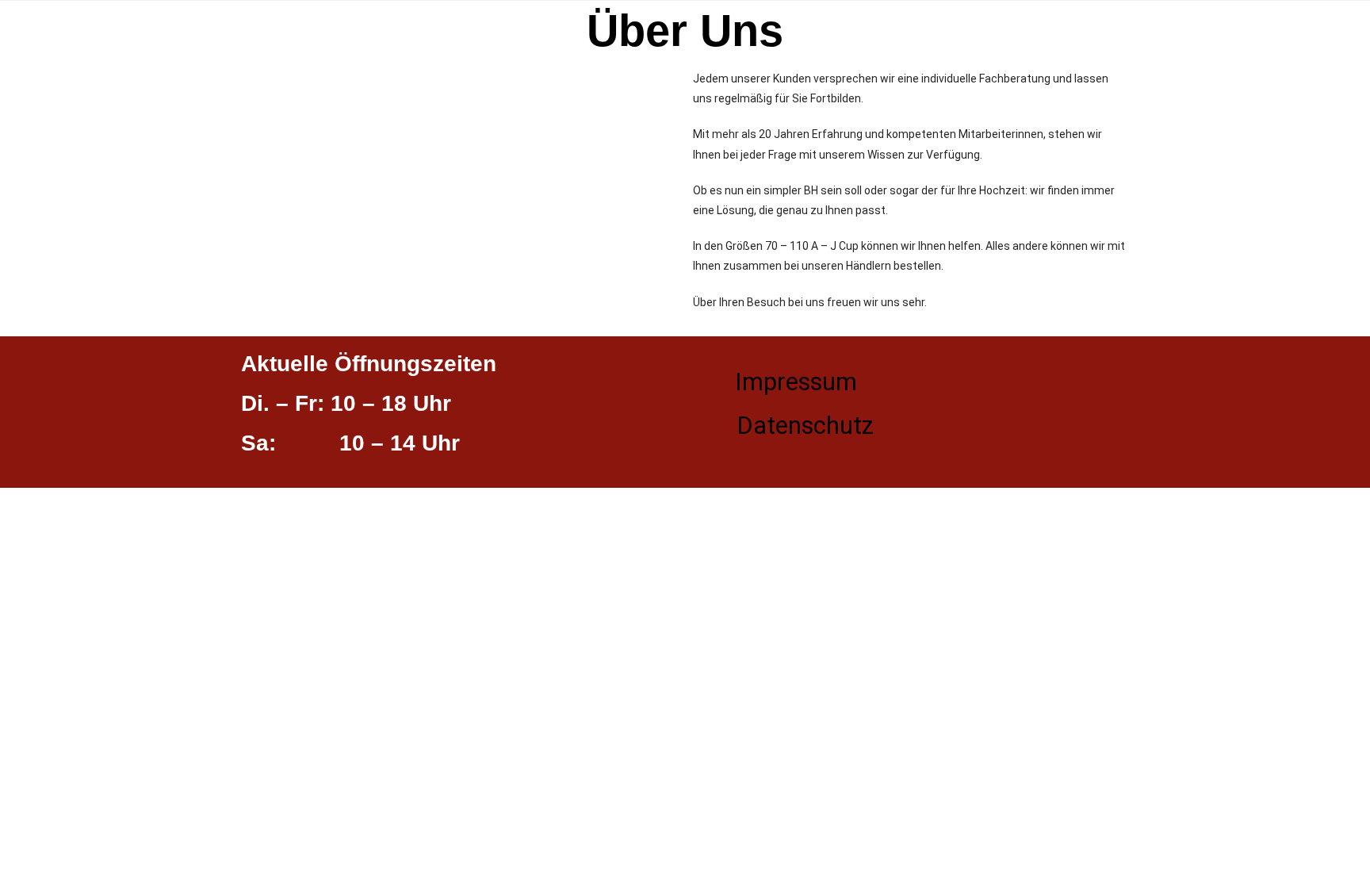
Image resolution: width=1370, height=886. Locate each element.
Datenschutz (805, 425)
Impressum (796, 382)
